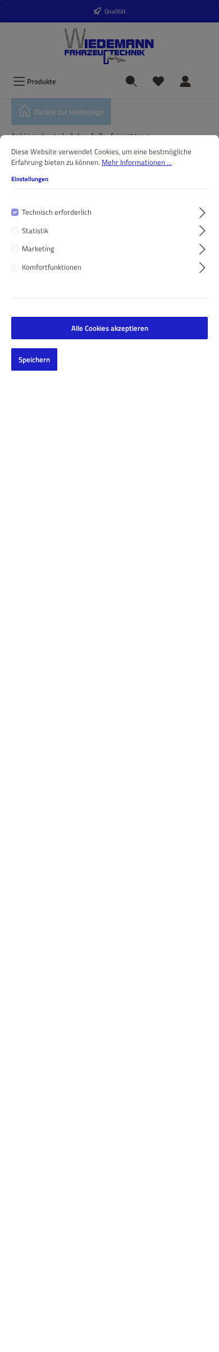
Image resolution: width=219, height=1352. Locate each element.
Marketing (38, 248)
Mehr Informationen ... (137, 162)
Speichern (34, 359)
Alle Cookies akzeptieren (109, 328)
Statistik (35, 230)
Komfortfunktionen (51, 267)
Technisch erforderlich (57, 212)
